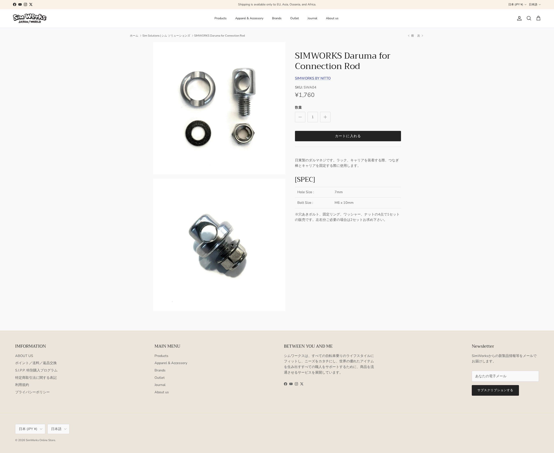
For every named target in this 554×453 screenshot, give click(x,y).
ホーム (134, 36)
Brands (277, 18)
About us (332, 18)
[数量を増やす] (325, 117)
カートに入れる (348, 136)
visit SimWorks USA (297, 5)
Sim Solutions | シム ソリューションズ (166, 36)
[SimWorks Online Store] (30, 18)
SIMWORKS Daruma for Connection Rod (219, 36)
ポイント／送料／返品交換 (36, 363)
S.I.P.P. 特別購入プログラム (36, 370)
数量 (298, 107)
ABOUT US (24, 355)
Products (220, 18)
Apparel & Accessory (249, 18)
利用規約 (22, 384)
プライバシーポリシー (32, 392)
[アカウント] (518, 18)
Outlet (294, 18)
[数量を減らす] (300, 117)
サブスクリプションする (495, 390)
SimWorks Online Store (40, 440)
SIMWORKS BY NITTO (313, 78)
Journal (312, 18)
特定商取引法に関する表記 (36, 377)
